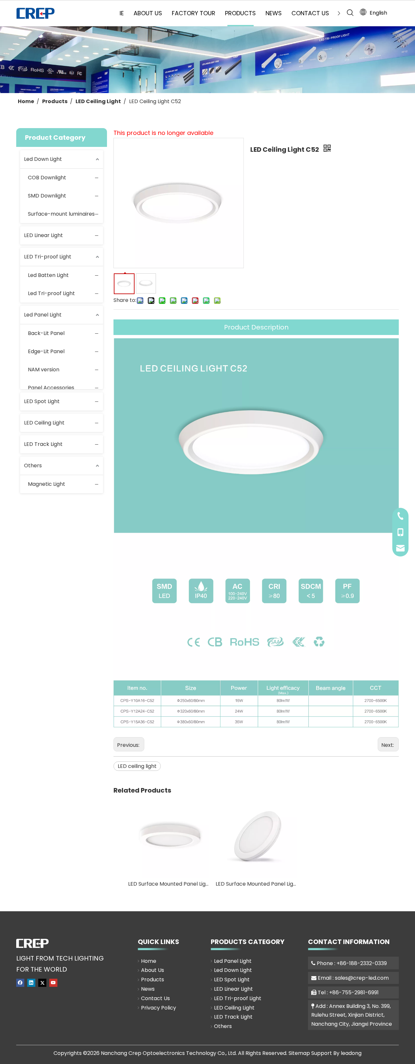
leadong (351, 1053)
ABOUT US (148, 13)
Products (152, 979)
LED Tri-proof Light (47, 256)
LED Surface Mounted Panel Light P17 (256, 884)
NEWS (274, 13)
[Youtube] (53, 982)
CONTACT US (310, 13)
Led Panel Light (43, 314)
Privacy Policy (158, 1007)
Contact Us (155, 998)
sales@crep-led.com (362, 978)
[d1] (32, 943)
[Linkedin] (31, 982)
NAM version (43, 369)
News (148, 989)
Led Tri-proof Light (51, 293)
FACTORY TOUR (193, 13)
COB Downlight (47, 177)
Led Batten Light (48, 275)
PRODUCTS (240, 13)
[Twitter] (42, 982)
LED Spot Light (42, 401)
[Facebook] (20, 982)
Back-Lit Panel (46, 333)
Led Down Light (43, 159)
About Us (152, 970)
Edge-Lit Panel (46, 351)
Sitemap (299, 1053)
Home (148, 961)
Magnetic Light (46, 484)
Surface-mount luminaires (61, 214)
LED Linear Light (43, 235)
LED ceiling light (137, 766)
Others (33, 465)
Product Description (256, 327)
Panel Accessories (51, 387)
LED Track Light (43, 444)
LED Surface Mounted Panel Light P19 (168, 884)
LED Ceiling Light (44, 422)
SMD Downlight (47, 195)
